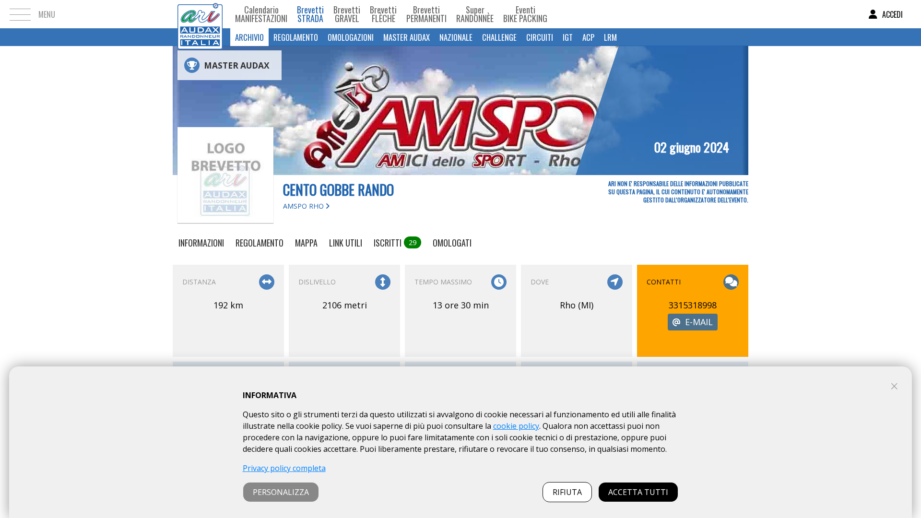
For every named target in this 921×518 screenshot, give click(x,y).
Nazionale (455, 37)
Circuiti (539, 37)
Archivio (249, 37)
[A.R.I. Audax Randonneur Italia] (200, 14)
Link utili (345, 242)
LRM (610, 37)
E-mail (699, 322)
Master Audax (406, 37)
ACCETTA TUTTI (638, 492)
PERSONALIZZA (281, 492)
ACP (588, 37)
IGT (568, 37)
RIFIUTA (567, 492)
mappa (306, 242)
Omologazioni (351, 37)
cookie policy (516, 426)
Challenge (499, 37)
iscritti (395, 242)
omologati (452, 242)
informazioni (201, 242)
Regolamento (295, 37)
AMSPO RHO (304, 206)
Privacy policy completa (284, 468)
